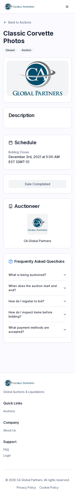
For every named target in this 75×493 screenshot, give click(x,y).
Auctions (9, 411)
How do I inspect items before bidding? (30, 314)
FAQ (6, 449)
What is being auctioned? (27, 275)
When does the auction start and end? (33, 288)
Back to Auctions (19, 22)
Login (7, 455)
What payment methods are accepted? (29, 329)
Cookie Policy (49, 487)
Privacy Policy (26, 487)
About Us (9, 430)
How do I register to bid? (26, 301)
